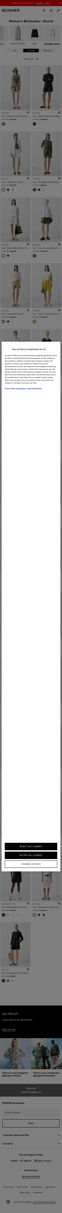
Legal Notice (21, 388)
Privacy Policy (10, 388)
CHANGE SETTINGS (31, 864)
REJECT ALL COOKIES (31, 846)
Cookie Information (34, 388)
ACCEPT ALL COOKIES (31, 855)
